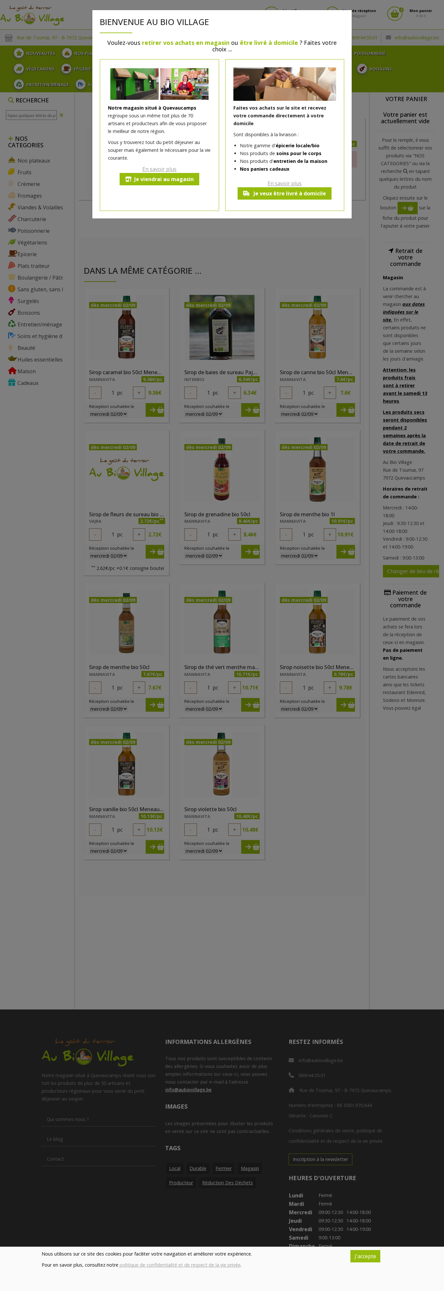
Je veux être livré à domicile (289, 193)
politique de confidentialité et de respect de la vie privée (180, 1265)
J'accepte (365, 1256)
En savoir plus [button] (159, 169)
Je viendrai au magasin (164, 179)
